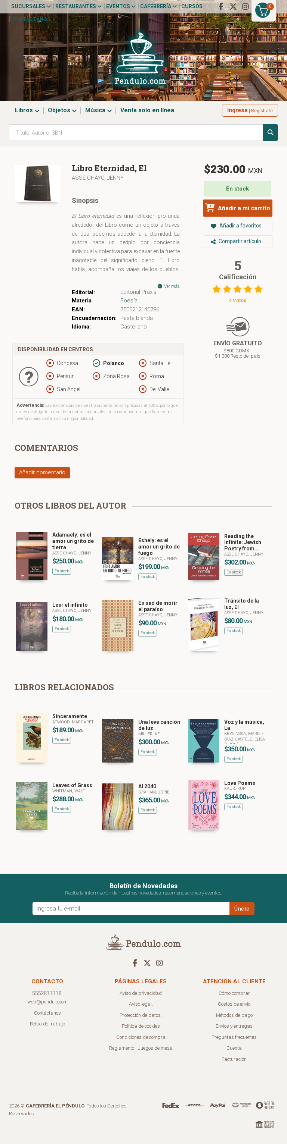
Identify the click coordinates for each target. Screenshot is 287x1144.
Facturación (234, 1059)
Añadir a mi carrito (243, 208)
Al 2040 (147, 786)
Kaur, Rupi (235, 788)
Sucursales (28, 6)
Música (96, 110)
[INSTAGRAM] (245, 6)
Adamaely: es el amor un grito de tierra (73, 541)
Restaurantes (76, 6)
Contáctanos (30, 19)
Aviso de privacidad (141, 993)
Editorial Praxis (138, 292)
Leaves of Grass (72, 785)
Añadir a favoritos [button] (240, 226)
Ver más (171, 286)
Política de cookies (141, 1026)
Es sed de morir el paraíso (158, 606)
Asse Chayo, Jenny (98, 178)
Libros (24, 110)
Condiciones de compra (141, 1037)
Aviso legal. (141, 1004)
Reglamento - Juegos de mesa (141, 1048)
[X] (233, 6)
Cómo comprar (234, 993)
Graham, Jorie (153, 792)
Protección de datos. (141, 1015)
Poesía (129, 300)
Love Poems (239, 783)
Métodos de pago (234, 1015)
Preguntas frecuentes (234, 1037)
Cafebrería (156, 6)
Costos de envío (234, 1004)
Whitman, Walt (68, 791)
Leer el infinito (70, 605)
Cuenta (234, 1048)
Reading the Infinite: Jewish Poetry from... (242, 542)
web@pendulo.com (47, 1002)
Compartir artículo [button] (239, 241)
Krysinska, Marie (243, 733)
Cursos (192, 6)
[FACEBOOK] (220, 6)
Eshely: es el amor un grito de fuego (159, 546)
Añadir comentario (42, 472)
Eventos (118, 6)
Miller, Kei (149, 734)
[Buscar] (270, 132)
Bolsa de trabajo (47, 1024)
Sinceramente (69, 716)
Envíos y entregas (234, 1026)
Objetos (60, 110)
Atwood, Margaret (73, 722)
